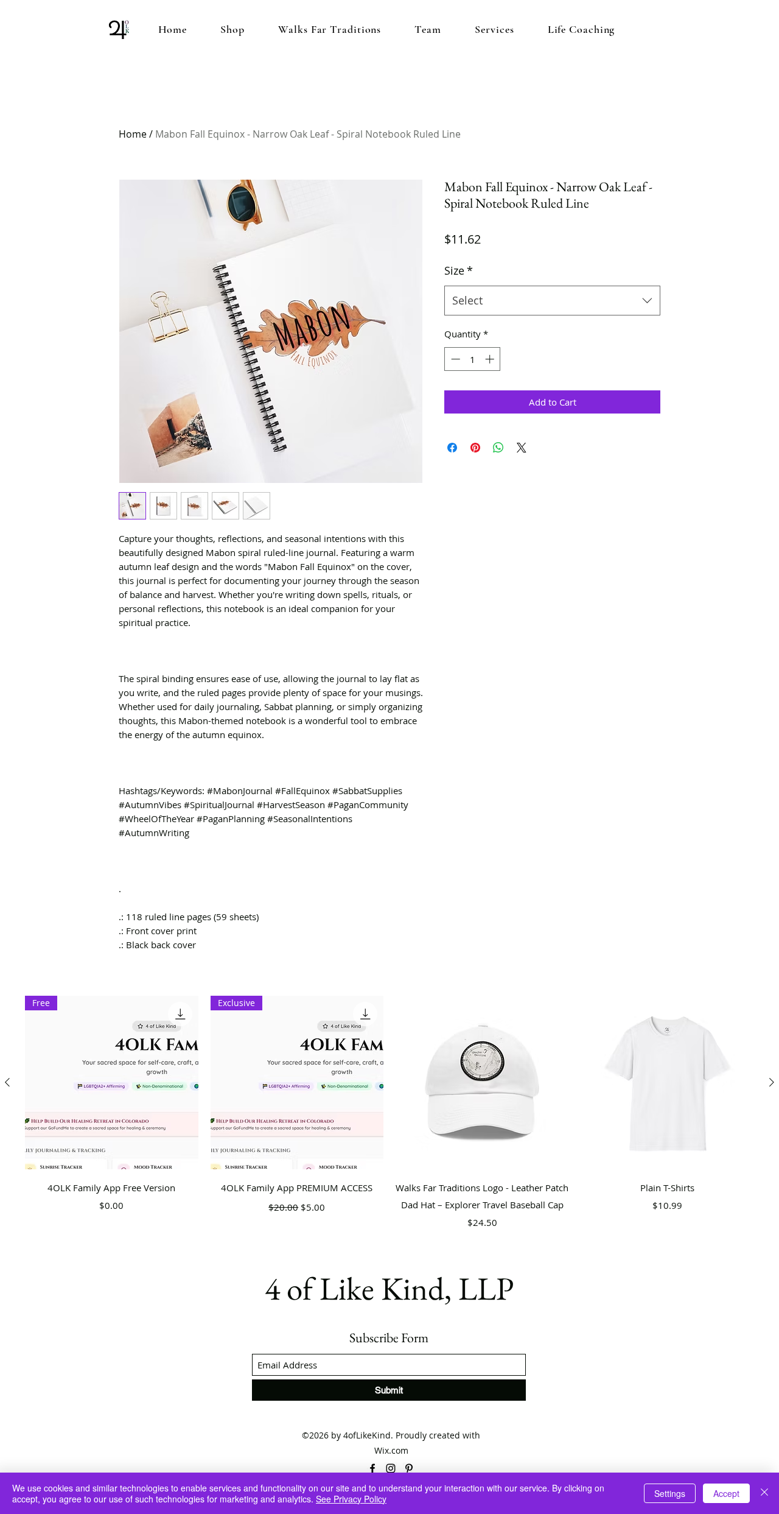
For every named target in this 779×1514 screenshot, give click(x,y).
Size (458, 270)
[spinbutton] (473, 359)
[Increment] (491, 359)
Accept (726, 1493)
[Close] (764, 1493)
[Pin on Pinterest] (475, 447)
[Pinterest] (409, 1468)
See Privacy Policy (351, 1499)
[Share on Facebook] (452, 447)
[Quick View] (482, 1082)
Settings (669, 1493)
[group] (389, 1121)
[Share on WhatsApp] (498, 447)
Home (133, 134)
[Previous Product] (7, 1082)
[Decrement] (454, 359)
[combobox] (552, 301)
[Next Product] (771, 1082)
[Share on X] (521, 447)
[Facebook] (372, 1468)
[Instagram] (391, 1468)
